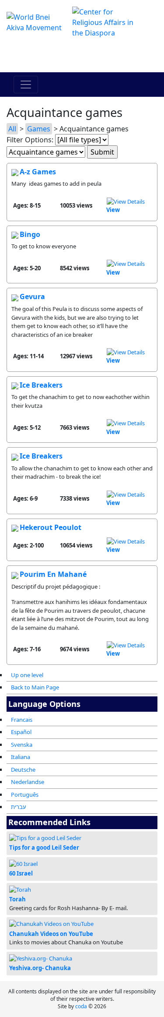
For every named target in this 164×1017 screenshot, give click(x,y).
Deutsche (23, 769)
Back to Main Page (35, 687)
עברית (18, 807)
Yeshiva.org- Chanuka (40, 968)
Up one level (27, 675)
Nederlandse (27, 782)
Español (21, 732)
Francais (21, 720)
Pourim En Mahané (53, 574)
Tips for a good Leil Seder (44, 847)
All (12, 129)
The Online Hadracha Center (82, 55)
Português (24, 794)
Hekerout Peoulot (50, 527)
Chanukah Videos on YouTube (51, 934)
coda (81, 1006)
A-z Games (38, 172)
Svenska (21, 745)
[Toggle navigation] (26, 84)
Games (38, 129)
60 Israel (21, 873)
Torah (17, 899)
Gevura (32, 296)
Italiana (20, 757)
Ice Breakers (41, 385)
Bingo (30, 234)
